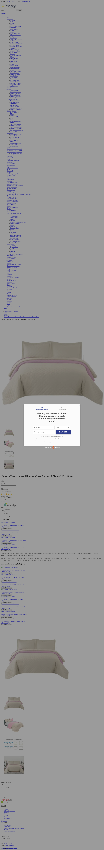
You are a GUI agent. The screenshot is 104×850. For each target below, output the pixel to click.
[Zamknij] (79, 405)
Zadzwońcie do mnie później (63, 432)
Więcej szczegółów (52, 442)
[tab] (42, 408)
